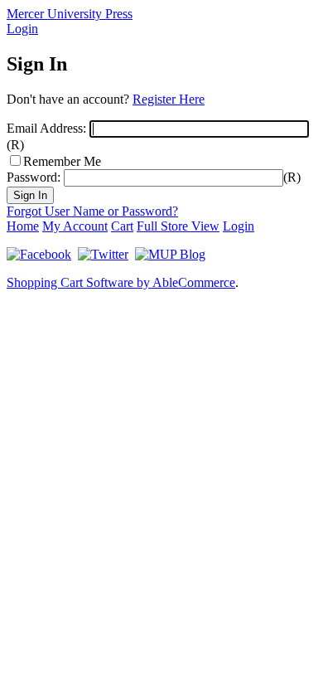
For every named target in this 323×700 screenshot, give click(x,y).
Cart (122, 226)
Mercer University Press (70, 14)
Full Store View (178, 226)
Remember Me (62, 161)
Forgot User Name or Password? (92, 211)
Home (23, 226)
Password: (33, 177)
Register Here (169, 99)
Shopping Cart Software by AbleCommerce (121, 282)
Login (22, 29)
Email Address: (46, 128)
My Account (75, 226)
